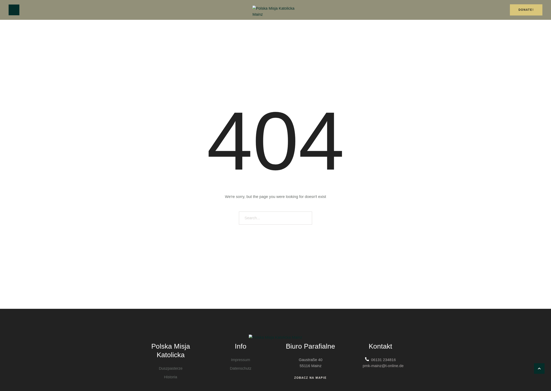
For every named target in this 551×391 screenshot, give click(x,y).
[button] (539, 368)
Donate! (526, 9)
